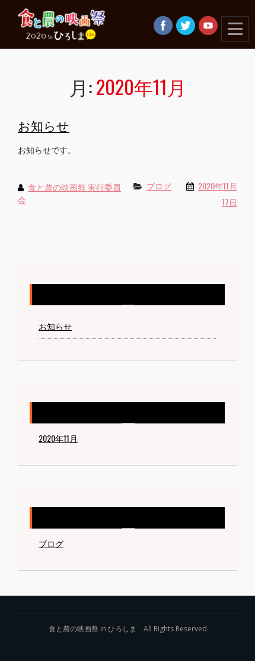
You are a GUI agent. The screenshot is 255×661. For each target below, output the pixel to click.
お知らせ (43, 125)
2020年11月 (58, 438)
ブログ (158, 185)
